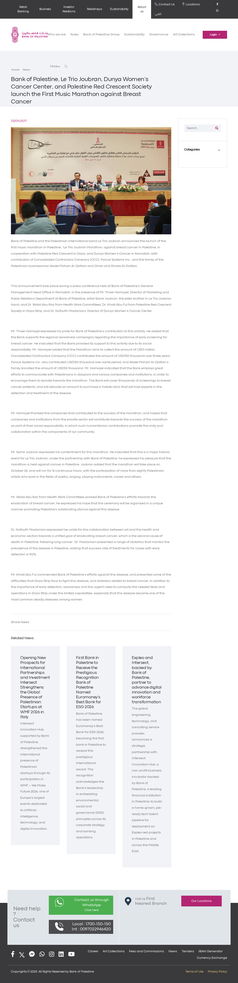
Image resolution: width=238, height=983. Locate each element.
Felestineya (94, 9)
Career (93, 951)
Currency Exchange (212, 957)
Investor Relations (69, 9)
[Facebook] (217, 6)
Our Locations (201, 901)
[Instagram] (51, 954)
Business (45, 9)
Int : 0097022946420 (91, 929)
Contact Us (166, 4)
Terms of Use (194, 971)
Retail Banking (23, 9)
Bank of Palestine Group (101, 34)
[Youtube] (71, 954)
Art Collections (184, 34)
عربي (158, 14)
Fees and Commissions (146, 951)
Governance (158, 34)
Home (15, 70)
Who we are (57, 34)
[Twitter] (22, 954)
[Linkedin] (61, 954)
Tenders (188, 951)
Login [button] (213, 35)
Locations (192, 4)
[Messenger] (32, 954)
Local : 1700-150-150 (91, 924)
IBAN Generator (210, 951)
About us (142, 9)
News (26, 70)
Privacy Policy (217, 971)
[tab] (202, 150)
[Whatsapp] (217, 12)
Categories (192, 149)
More (54, 66)
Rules (74, 34)
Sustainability (119, 9)
